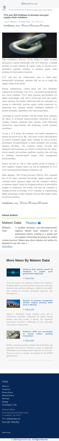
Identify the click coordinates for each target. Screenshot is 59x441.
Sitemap (5, 402)
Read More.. (7, 246)
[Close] (4, 427)
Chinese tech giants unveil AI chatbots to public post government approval (38, 271)
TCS (13, 133)
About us (5, 386)
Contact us (6, 389)
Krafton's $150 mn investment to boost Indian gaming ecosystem (38, 333)
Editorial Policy (8, 395)
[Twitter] (31, 223)
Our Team (5, 398)
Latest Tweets (6, 432)
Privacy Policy (7, 392)
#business (13, 22)
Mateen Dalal (25, 22)
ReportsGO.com (24, 440)
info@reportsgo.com (13, 419)
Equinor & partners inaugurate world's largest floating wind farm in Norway (38, 302)
